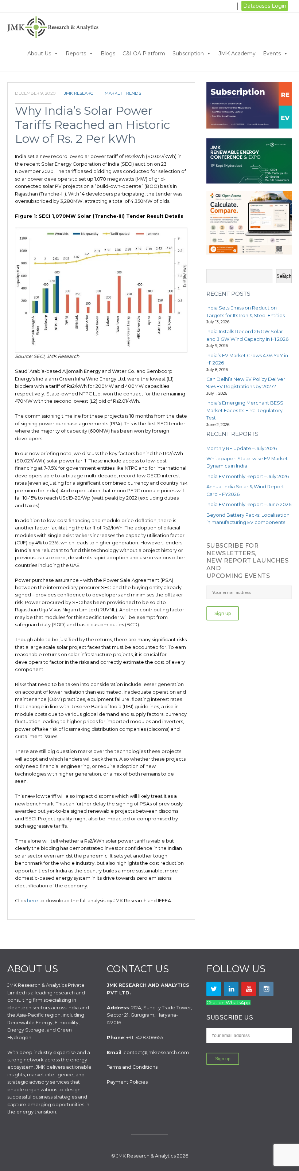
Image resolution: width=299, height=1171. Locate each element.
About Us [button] (39, 53)
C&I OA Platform (144, 53)
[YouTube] (248, 989)
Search (283, 276)
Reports (76, 53)
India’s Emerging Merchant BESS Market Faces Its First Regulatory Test (244, 410)
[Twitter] (213, 989)
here (33, 900)
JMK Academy (237, 53)
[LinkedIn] (231, 989)
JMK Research (80, 93)
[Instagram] (266, 989)
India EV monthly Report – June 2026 (248, 504)
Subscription (188, 53)
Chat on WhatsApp (228, 1002)
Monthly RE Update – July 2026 (241, 448)
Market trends (123, 93)
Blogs (108, 53)
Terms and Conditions (132, 1067)
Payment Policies (127, 1082)
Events (272, 53)
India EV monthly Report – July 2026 (247, 476)
